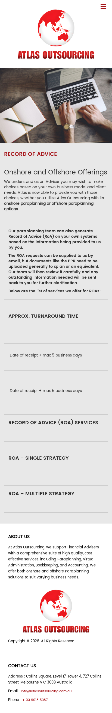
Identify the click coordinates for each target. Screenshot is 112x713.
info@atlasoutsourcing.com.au (46, 691)
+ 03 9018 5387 (35, 700)
